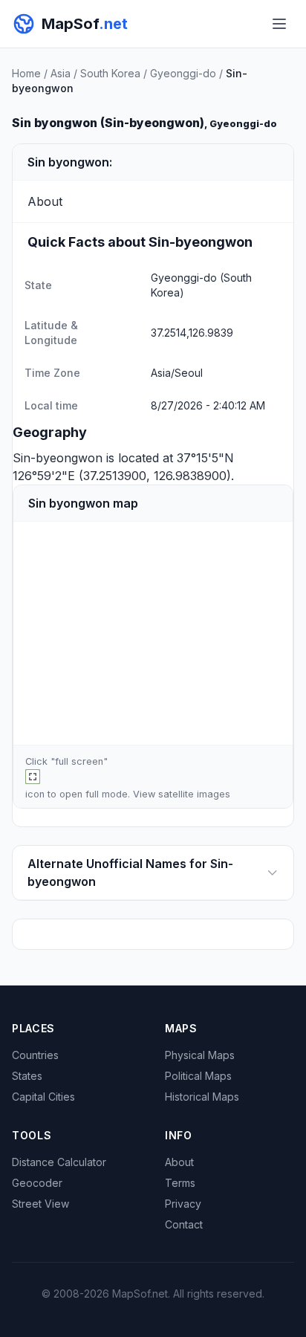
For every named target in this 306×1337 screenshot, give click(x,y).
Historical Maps (202, 1096)
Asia (61, 73)
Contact (184, 1224)
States (27, 1075)
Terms (180, 1182)
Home (26, 73)
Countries (35, 1055)
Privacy (183, 1203)
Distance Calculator (59, 1162)
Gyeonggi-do (183, 73)
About (179, 1162)
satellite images (194, 794)
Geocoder (37, 1182)
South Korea (110, 73)
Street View (40, 1203)
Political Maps (198, 1075)
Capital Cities (43, 1096)
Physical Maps (200, 1055)
